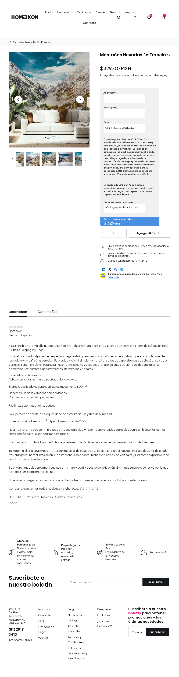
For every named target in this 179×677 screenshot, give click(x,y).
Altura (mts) (110, 107)
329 (110, 222)
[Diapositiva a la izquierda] (18, 99)
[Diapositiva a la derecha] (80, 99)
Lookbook (103, 615)
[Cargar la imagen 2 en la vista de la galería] (33, 159)
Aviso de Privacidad (74, 628)
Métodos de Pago (46, 629)
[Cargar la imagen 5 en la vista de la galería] (81, 159)
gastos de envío (115, 75)
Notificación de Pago (75, 617)
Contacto (44, 615)
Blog (71, 609)
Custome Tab (48, 312)
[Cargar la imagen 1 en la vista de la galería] (16, 159)
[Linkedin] (103, 269)
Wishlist (43, 638)
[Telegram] (121, 269)
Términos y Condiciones (76, 639)
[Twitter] (109, 269)
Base (106, 122)
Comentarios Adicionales (118, 202)
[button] (65, 12)
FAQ (41, 621)
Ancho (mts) (110, 92)
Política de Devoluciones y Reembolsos (77, 653)
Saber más (113, 277)
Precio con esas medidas (118, 219)
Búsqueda (104, 609)
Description (18, 312)
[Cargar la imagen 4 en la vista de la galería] (65, 159)
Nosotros (44, 609)
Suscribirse (155, 581)
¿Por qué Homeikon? (104, 623)
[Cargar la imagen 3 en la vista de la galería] (49, 159)
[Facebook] (115, 269)
